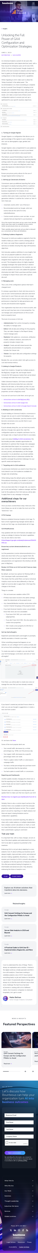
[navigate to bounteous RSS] (27, 1230)
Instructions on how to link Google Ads (16, 403)
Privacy (29, 1242)
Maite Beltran (5, 55)
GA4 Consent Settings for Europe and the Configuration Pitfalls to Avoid (18, 914)
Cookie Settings (24, 1247)
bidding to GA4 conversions (22, 439)
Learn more (7, 893)
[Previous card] (25, 1071)
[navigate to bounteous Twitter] (11, 1230)
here (14, 740)
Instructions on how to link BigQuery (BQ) (16, 400)
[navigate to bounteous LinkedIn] (15, 1230)
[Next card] (33, 1071)
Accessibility (13, 1247)
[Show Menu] (33, 3)
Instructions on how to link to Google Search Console (20, 406)
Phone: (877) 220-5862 (18, 1226)
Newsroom (21, 1242)
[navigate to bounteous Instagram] (19, 1230)
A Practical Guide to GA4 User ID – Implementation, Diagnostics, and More (18, 948)
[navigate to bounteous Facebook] (23, 1230)
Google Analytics (16, 876)
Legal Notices (10, 1242)
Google (6, 876)
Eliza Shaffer (17, 55)
